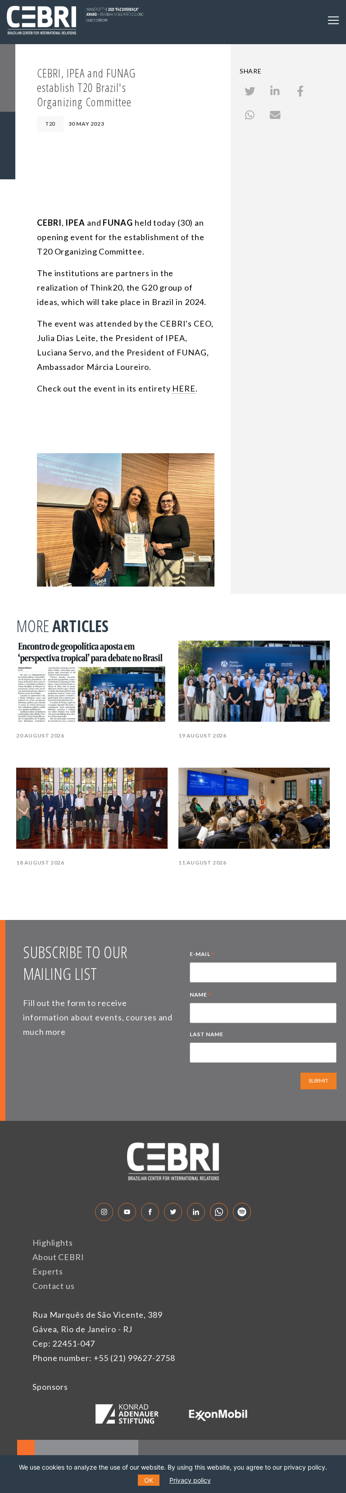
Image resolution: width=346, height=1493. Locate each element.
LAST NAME (206, 1034)
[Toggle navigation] (333, 20)
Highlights (52, 1242)
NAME (201, 996)
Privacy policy (190, 1480)
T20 (50, 124)
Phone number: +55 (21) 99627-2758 (103, 1358)
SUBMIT (318, 1080)
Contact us (53, 1286)
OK (148, 1480)
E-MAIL (202, 955)
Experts (47, 1271)
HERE (184, 388)
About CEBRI (58, 1257)
